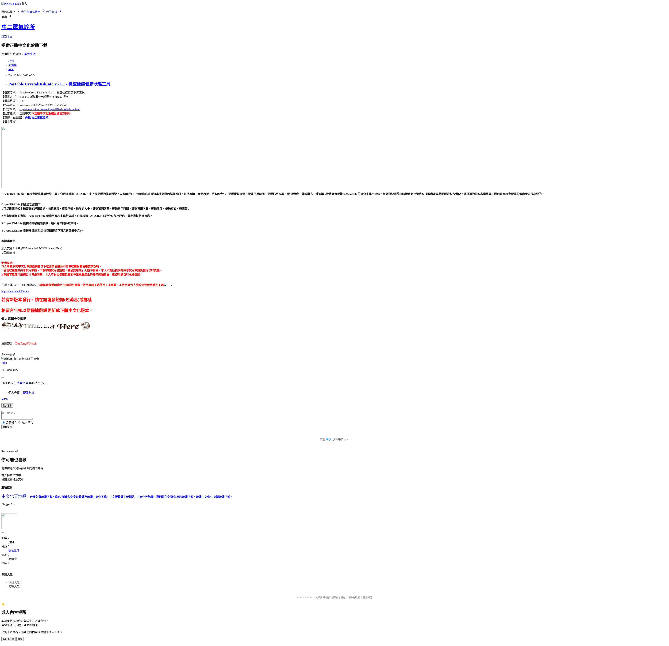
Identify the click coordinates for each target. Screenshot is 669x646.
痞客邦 (21, 382)
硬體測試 (28, 392)
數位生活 (30, 53)
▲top (4, 398)
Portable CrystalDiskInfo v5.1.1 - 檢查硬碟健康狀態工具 (59, 84)
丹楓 (4, 363)
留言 (28, 382)
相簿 (11, 60)
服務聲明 (367, 597)
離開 (20, 639)
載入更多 (7, 405)
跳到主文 (7, 36)
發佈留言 (7, 427)
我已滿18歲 (8, 639)
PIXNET (308, 597)
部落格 (12, 65)
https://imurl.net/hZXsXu (15, 291)
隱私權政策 (354, 597)
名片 (11, 69)
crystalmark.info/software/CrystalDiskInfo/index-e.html (50, 109)
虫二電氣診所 (18, 27)
